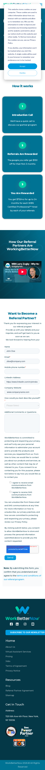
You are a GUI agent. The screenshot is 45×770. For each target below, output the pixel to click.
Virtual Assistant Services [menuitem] (18, 652)
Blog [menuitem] (8, 686)
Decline (23, 73)
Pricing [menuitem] (9, 656)
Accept (22, 66)
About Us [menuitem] (10, 647)
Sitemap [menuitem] (10, 695)
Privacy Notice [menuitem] (13, 671)
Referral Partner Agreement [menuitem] (20, 690)
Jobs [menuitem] (8, 661)
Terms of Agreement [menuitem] (16, 666)
